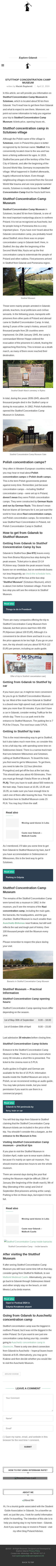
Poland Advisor (35, 1531)
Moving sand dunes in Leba (35, 823)
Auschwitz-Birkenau (14, 923)
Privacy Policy (34, 1551)
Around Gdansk (12, 1374)
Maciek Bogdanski (24, 86)
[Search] (53, 65)
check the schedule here (38, 574)
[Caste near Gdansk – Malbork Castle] (12, 834)
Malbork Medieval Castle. (16, 1277)
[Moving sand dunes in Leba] (12, 823)
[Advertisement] (28, 34)
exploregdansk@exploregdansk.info (30, 1556)
